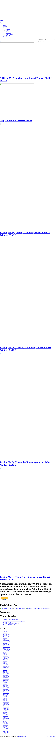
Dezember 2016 (6, 690)
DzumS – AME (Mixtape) (9, 624)
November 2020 (6, 647)
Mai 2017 (5, 684)
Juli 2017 (5, 681)
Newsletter (5, 36)
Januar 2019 (5, 664)
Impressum (52, 736)
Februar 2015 (6, 717)
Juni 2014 (5, 722)
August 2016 (6, 694)
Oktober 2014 (6, 719)
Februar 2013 (6, 727)
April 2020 (5, 654)
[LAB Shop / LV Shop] (27, 1)
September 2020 (6, 649)
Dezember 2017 (6, 676)
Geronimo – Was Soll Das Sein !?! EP (11, 619)
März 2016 (5, 700)
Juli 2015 (5, 711)
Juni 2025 (5, 633)
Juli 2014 (5, 721)
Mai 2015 (5, 713)
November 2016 (6, 691)
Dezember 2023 (6, 636)
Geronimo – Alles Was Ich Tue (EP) (11, 623)
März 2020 (5, 656)
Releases (5, 26)
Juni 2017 (5, 682)
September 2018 (6, 668)
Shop (4, 27)
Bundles (7, 30)
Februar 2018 (6, 673)
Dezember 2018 (6, 666)
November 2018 (6, 667)
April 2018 (5, 671)
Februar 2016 (6, 702)
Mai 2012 (5, 730)
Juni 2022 (5, 643)
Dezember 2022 (6, 640)
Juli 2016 (5, 695)
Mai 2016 (5, 698)
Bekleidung (8, 33)
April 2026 (5, 631)
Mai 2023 (5, 639)
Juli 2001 (5, 734)
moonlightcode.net (22, 736)
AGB (48, 736)
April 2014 (5, 723)
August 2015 (6, 709)
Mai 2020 (5, 653)
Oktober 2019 (6, 659)
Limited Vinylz (9, 34)
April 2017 (5, 685)
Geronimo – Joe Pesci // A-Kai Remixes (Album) (14, 621)
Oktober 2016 (6, 693)
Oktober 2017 (6, 679)
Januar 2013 (5, 728)
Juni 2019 (5, 661)
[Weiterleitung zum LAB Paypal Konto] (4, 600)
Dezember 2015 (6, 704)
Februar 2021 (6, 645)
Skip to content (3, 23)
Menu (1, 20)
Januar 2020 (5, 658)
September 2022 (6, 641)
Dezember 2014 (6, 718)
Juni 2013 (5, 726)
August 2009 (6, 732)
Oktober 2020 (6, 648)
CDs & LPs (8, 29)
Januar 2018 (5, 675)
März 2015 (5, 716)
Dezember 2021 (6, 644)
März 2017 (5, 686)
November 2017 (6, 677)
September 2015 (6, 708)
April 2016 (5, 699)
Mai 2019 (5, 662)
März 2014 (5, 725)
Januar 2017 (5, 689)
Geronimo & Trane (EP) (8, 622)
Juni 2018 (5, 670)
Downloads (8, 31)
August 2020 (6, 650)
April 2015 (5, 714)
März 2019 (5, 663)
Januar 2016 (5, 703)
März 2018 (5, 672)
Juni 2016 (5, 696)
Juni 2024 (5, 635)
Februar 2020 (6, 657)
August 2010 (6, 731)
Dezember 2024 (6, 634)
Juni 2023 (5, 638)
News (4, 25)
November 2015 (6, 705)
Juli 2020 (5, 652)
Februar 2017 (6, 688)
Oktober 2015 (6, 707)
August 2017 (6, 680)
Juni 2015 (5, 712)
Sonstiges (8, 35)
